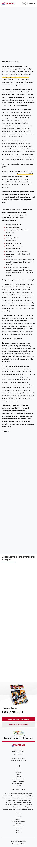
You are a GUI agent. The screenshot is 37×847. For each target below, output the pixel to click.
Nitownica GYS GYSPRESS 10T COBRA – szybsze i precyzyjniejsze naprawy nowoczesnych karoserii (18, 669)
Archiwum (18, 819)
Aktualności (18, 817)
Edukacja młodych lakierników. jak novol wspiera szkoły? (18, 798)
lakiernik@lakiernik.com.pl (18, 760)
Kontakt (18, 823)
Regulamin (18, 832)
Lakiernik (19, 56)
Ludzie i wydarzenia (18, 781)
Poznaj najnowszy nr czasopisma (18, 719)
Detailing (18, 774)
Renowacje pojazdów (18, 779)
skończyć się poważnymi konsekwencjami (15, 77)
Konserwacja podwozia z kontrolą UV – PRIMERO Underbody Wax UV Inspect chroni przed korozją (18, 593)
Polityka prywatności (18, 826)
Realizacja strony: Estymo (18, 844)
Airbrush (18, 776)
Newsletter (18, 735)
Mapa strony (18, 828)
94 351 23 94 (19, 754)
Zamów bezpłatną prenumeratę (18, 724)
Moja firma (18, 785)
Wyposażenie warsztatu (18, 783)
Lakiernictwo (18, 770)
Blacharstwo (25, 56)
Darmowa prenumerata (18, 821)
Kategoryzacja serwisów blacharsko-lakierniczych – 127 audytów (18, 631)
